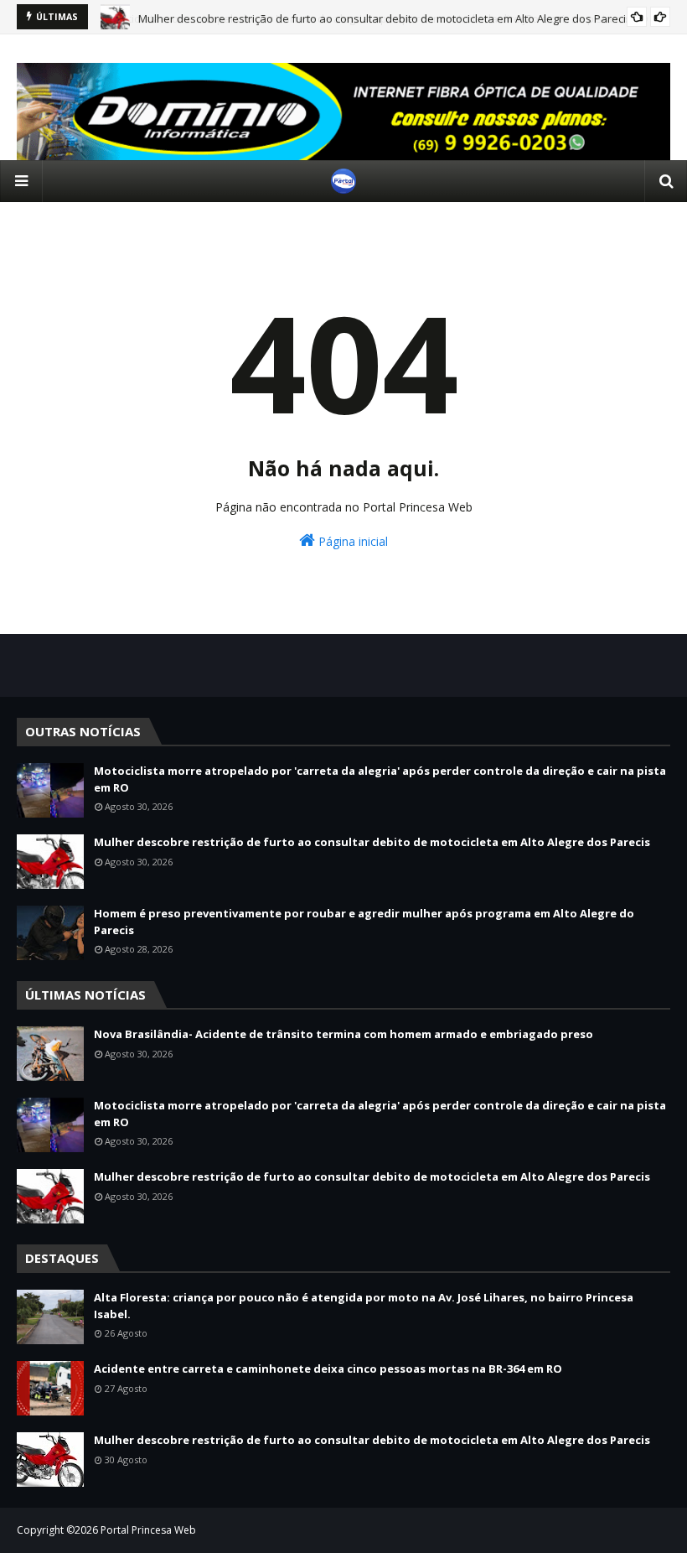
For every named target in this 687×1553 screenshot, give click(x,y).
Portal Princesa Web (148, 1530)
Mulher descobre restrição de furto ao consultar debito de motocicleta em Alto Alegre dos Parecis (385, 16)
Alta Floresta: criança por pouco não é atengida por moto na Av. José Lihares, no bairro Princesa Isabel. (363, 1306)
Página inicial (351, 541)
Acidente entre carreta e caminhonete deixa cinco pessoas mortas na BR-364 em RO (328, 1368)
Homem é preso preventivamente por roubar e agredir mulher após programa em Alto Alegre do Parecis (364, 922)
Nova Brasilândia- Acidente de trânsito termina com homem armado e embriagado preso (343, 1033)
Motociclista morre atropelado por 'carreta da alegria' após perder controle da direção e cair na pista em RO (380, 779)
